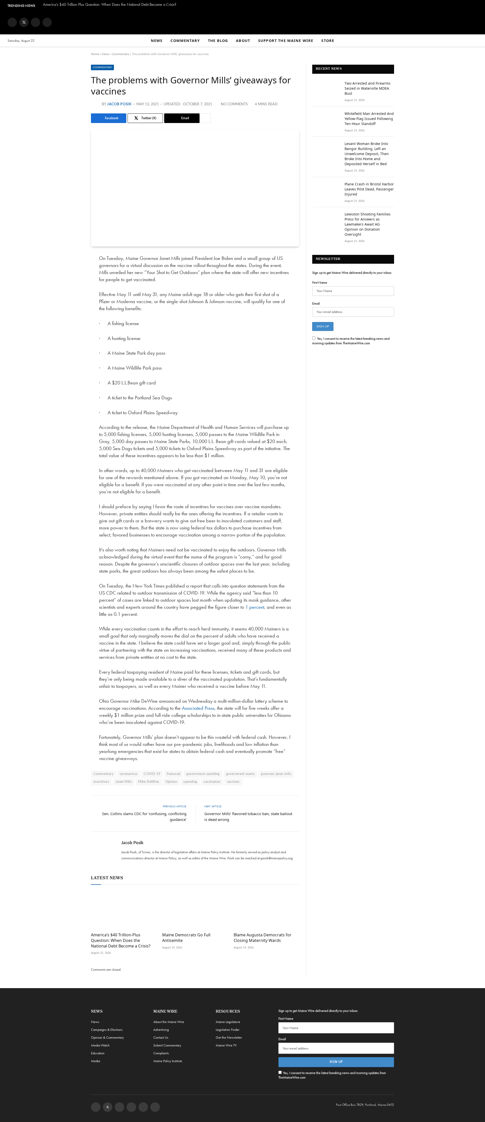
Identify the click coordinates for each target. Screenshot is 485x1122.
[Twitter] (73, 284)
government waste (240, 774)
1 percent (254, 607)
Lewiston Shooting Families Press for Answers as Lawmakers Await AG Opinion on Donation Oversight (368, 224)
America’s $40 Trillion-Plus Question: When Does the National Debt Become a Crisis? (109, 4)
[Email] (73, 310)
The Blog (218, 40)
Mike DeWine (148, 782)
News (157, 40)
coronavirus (128, 774)
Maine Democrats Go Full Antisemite (186, 937)
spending (190, 782)
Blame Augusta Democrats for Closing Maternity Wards (263, 937)
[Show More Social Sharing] (206, 118)
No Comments (234, 104)
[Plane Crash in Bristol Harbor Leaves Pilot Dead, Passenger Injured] (326, 190)
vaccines (233, 782)
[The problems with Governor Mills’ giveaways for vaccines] (195, 188)
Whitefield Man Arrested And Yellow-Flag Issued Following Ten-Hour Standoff (369, 118)
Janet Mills (123, 782)
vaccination (211, 782)
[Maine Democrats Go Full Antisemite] (195, 909)
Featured (173, 774)
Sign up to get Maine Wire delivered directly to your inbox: (352, 272)
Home (95, 54)
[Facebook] (73, 271)
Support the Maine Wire (285, 40)
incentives (101, 782)
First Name (319, 282)
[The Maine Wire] (242, 22)
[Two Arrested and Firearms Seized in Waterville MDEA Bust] (326, 90)
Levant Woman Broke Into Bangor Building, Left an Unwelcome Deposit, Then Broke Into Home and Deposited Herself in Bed (367, 153)
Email (316, 303)
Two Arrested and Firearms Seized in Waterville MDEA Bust (368, 88)
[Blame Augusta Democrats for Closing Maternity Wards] (266, 909)
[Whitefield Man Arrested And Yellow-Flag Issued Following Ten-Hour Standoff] (326, 120)
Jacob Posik (119, 104)
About (243, 40)
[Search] (475, 40)
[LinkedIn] (73, 297)
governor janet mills (276, 774)
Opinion (171, 782)
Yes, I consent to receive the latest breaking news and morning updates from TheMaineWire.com (351, 340)
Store (327, 40)
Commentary (185, 40)
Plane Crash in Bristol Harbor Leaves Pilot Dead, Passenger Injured (369, 189)
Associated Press (198, 708)
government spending (203, 774)
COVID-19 (152, 774)
